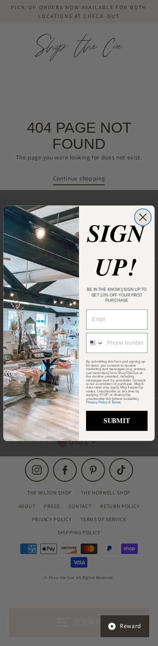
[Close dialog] (142, 216)
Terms (116, 402)
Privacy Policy (96, 402)
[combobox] (95, 342)
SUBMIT (117, 420)
